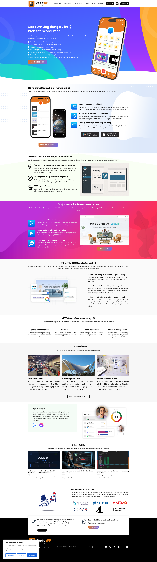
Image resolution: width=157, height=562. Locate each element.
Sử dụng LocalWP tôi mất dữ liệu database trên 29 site (77, 472)
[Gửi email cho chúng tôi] (106, 547)
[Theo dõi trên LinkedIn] (114, 547)
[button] (110, 3)
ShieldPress (78, 3)
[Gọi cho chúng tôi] (110, 547)
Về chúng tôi (57, 3)
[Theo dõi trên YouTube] (118, 547)
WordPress (67, 3)
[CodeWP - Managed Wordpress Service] (39, 3)
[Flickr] (123, 547)
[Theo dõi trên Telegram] (127, 547)
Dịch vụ (86, 3)
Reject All (21, 555)
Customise (11, 555)
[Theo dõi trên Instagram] (93, 547)
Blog (93, 3)
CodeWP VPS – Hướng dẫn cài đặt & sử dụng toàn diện (113, 472)
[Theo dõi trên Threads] (101, 547)
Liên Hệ (100, 3)
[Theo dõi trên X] (97, 547)
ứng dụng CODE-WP (54, 235)
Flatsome (71, 222)
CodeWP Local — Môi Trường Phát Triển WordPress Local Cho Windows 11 (42, 472)
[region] (21, 549)
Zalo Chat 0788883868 (97, 523)
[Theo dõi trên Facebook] (89, 547)
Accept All (32, 555)
